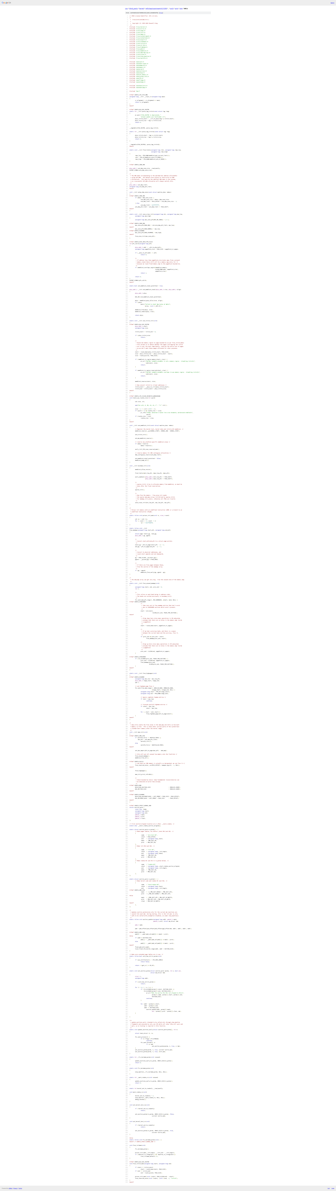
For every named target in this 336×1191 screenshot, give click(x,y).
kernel (141, 8)
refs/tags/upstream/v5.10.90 (156, 8)
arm (176, 8)
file (161, 13)
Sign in (332, 3)
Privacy (15, 1188)
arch (172, 8)
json (332, 1188)
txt (329, 1188)
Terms (20, 1188)
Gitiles (10, 1188)
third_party (133, 8)
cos (126, 8)
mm (181, 8)
